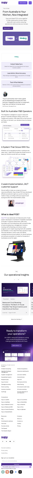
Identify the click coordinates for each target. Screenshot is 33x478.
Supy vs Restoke (21, 404)
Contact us (20, 421)
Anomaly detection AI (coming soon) (22, 392)
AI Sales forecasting (6, 368)
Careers (19, 423)
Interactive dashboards (23, 371)
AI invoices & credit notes (23, 386)
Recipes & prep (5, 379)
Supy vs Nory (20, 407)
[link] (22, 2)
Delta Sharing (20, 384)
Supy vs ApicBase (5, 402)
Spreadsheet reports (6, 377)
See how (17, 467)
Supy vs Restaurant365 (7, 407)
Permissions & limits (22, 382)
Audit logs (3, 391)
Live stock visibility (21, 374)
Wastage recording (6, 384)
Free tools (3, 423)
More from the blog (15, 319)
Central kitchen (21, 377)
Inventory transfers (6, 389)
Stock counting (5, 386)
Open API (19, 379)
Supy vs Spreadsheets (6, 411)
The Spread (4, 428)
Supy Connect (4, 382)
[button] (18, 279)
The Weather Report (6, 430)
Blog (2, 418)
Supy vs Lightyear (21, 409)
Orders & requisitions (22, 368)
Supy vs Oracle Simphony (7, 409)
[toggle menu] (30, 2)
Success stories (5, 426)
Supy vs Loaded (5, 399)
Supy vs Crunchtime (22, 399)
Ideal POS (4, 218)
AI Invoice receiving (21, 389)
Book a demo (23, 2)
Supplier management (6, 374)
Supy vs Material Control (7, 404)
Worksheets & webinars (7, 421)
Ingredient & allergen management (6, 372)
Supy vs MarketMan (22, 402)
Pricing (18, 426)
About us (19, 418)
